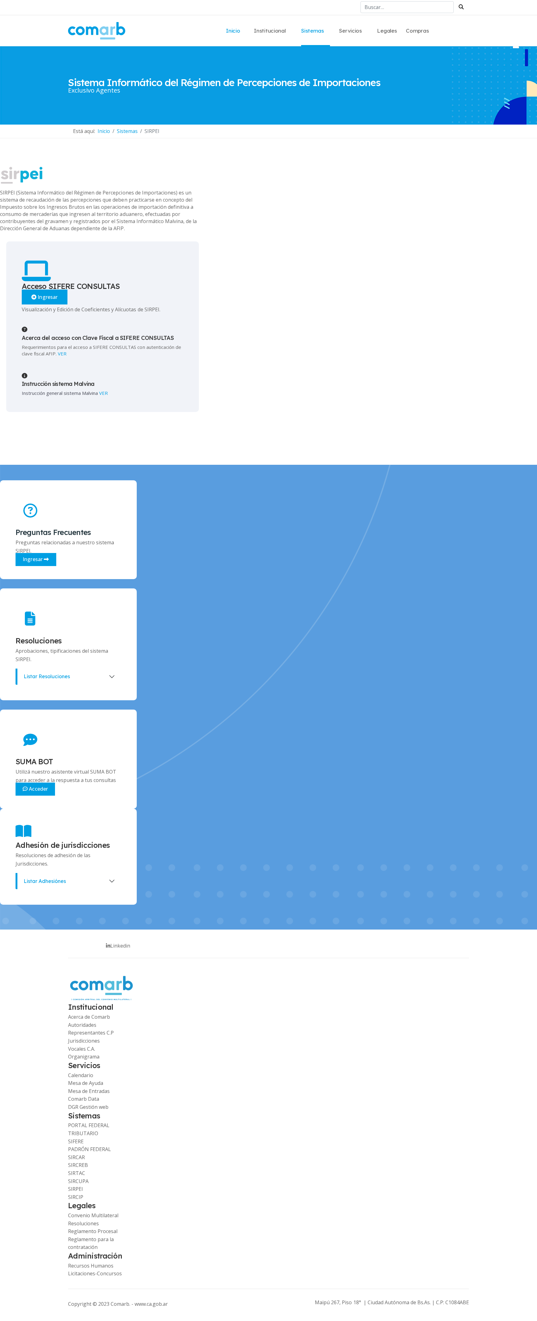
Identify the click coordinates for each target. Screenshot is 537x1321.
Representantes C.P (91, 1032)
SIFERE (76, 1141)
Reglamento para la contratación (91, 1243)
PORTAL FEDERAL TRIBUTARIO (88, 1129)
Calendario (80, 1075)
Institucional (270, 30)
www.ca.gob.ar (151, 1303)
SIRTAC (76, 1173)
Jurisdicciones (84, 1040)
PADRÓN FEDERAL (89, 1149)
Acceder (38, 788)
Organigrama (83, 1056)
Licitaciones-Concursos (95, 1273)
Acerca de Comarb (89, 1016)
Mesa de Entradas (89, 1091)
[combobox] (407, 7)
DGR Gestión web (88, 1107)
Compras (417, 30)
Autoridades (82, 1025)
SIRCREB (78, 1165)
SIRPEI (75, 1189)
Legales (387, 30)
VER (62, 353)
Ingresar (46, 297)
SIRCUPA (78, 1181)
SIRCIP (75, 1197)
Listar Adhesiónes (45, 881)
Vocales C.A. (81, 1048)
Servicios (350, 30)
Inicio (233, 30)
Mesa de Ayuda (85, 1083)
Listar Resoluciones (47, 676)
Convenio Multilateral (93, 1215)
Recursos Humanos (90, 1265)
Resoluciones (83, 1223)
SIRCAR (76, 1157)
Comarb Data (83, 1098)
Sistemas (312, 30)
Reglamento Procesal (92, 1231)
